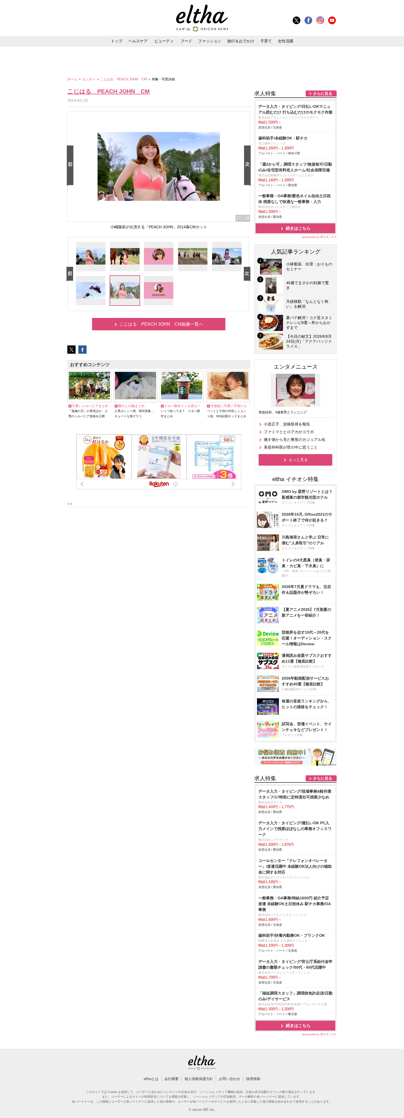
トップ (116, 41)
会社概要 (171, 1079)
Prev (71, 165)
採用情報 (253, 1079)
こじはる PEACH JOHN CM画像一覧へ (161, 324)
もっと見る (298, 459)
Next (248, 165)
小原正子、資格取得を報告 (287, 424)
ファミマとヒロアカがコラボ (289, 432)
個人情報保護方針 (198, 1079)
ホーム (72, 79)
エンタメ (89, 79)
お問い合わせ (229, 1079)
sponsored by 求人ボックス (319, 236)
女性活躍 (285, 41)
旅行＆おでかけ (240, 41)
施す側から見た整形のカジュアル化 (294, 439)
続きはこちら (298, 228)
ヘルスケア (138, 41)
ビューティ (164, 41)
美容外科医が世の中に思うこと (291, 447)
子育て (266, 41)
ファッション (209, 41)
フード (186, 41)
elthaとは (151, 1079)
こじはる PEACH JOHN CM (124, 79)
